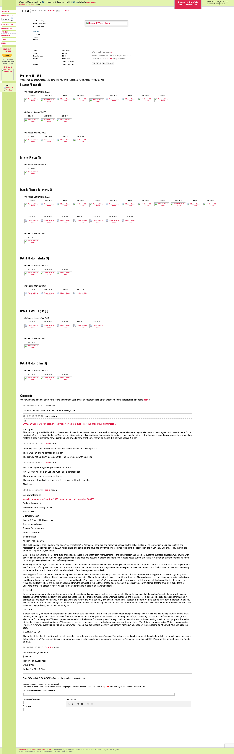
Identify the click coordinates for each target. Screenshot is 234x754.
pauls (47, 490)
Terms (49, 749)
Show (109, 58)
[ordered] (88, 704)
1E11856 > (65, 11)
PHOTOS (4, 24)
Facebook (9, 90)
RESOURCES (5, 36)
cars (32, 4)
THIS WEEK (5, 12)
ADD (11, 16)
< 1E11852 (51, 11)
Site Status (34, 749)
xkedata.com (24, 4)
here (146, 399)
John (47, 443)
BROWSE (4, 16)
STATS (3, 39)
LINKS (3, 43)
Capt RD (49, 647)
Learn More (90, 2)
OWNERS (4, 32)
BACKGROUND (6, 28)
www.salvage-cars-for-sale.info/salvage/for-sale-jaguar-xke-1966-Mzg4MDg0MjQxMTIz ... (69, 424)
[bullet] (92, 704)
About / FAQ (23, 749)
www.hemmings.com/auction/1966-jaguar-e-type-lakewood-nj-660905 (58, 499)
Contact (42, 749)
